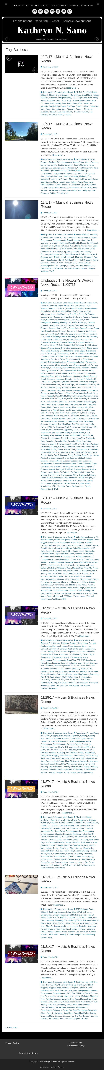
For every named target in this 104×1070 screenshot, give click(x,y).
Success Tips (76, 461)
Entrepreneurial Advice (57, 362)
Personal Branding (63, 433)
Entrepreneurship (64, 98)
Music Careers (46, 182)
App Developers (91, 309)
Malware (69, 390)
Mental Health (73, 243)
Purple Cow (67, 1010)
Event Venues (55, 368)
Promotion (50, 441)
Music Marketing (47, 413)
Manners (76, 390)
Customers (45, 345)
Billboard (44, 95)
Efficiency (44, 356)
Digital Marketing (52, 351)
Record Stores (75, 444)
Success (79, 109)
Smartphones (81, 450)
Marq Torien (94, 840)
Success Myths (61, 932)
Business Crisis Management (60, 162)
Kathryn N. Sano (50, 1062)
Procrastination (54, 438)
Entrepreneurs (46, 173)
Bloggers (85, 317)
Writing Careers (78, 486)
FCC (74, 98)
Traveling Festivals (66, 935)
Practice (44, 438)
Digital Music (76, 95)
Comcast (61, 331)
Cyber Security (65, 345)
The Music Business (83, 266)
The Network (53, 190)
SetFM (82, 260)
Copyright (72, 334)
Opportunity (68, 430)
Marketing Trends (47, 179)
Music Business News (81, 101)
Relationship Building (49, 447)
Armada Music (66, 311)
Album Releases (82, 235)
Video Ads (75, 483)
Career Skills (74, 328)
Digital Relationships (88, 351)
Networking (88, 257)
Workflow (61, 486)
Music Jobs (76, 410)
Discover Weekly (83, 237)
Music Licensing (88, 410)
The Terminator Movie (69, 475)
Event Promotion (73, 240)
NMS (50, 427)
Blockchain (77, 317)
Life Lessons (87, 387)
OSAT (76, 430)
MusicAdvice (46, 419)
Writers (68, 486)
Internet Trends (75, 918)
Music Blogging (90, 402)
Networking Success (81, 674)
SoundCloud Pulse (81, 1013)
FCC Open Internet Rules (71, 371)
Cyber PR (54, 345)
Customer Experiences (50, 342)
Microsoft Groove (47, 246)
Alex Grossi (70, 309)
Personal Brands (77, 433)
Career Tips (45, 165)
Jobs (43, 176)
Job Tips (91, 173)
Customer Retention (67, 342)
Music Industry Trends (62, 410)
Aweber (53, 314)
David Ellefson (91, 345)
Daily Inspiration (78, 345)
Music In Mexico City (58, 252)
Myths (72, 926)
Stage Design (87, 455)
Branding (55, 323)
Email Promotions (82, 356)
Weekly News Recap (55, 306)
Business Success (48, 328)
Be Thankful (90, 314)
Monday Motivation (84, 396)
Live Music (54, 243)
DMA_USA (73, 990)
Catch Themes (58, 1067)
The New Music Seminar (80, 472)
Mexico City (85, 243)
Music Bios (63, 402)
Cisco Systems (51, 331)
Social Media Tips (67, 452)
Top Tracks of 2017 (55, 115)
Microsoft (94, 243)
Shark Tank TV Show (79, 582)
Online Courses (62, 185)
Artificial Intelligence (62, 540)
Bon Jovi (75, 320)
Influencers (74, 382)
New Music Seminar (80, 424)
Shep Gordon (51, 450)
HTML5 (43, 382)
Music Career (93, 179)
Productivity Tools (72, 680)
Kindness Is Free (69, 387)
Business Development (50, 325)
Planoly (66, 435)
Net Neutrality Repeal (57, 106)
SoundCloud (68, 1013)
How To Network (86, 379)
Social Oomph (78, 588)
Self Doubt (71, 447)
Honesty (68, 379)
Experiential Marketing (71, 368)
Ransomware (64, 444)
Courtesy (93, 334)
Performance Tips (48, 433)
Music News (72, 103)
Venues (67, 483)
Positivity (86, 435)
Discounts (72, 237)
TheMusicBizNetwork (87, 475)
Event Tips (45, 368)
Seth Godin (92, 1010)
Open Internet (46, 430)
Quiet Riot (54, 444)
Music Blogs (46, 404)
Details (89, 348)
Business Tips (62, 328)
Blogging (93, 317)
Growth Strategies (48, 379)
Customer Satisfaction (85, 342)
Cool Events (63, 334)
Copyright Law (46, 168)
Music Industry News (58, 103)
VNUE (51, 271)
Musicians (79, 257)
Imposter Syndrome (61, 382)
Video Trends (85, 483)
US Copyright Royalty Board (52, 483)
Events (84, 915)
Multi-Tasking (55, 399)
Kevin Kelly (68, 996)
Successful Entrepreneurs (70, 188)
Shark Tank (80, 447)
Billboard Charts (55, 95)
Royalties (62, 447)
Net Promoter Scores (49, 421)
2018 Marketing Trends (85, 909)
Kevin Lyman (87, 918)
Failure (53, 371)
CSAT (85, 339)
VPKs (54, 486)
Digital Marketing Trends (69, 351)
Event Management (76, 365)
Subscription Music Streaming (63, 109)
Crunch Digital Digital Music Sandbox (67, 339)
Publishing (45, 444)
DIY (42, 354)
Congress (74, 988)
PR (70, 185)
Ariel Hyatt (55, 311)
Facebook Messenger (64, 562)
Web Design (72, 190)
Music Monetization (56, 254)
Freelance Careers (54, 373)
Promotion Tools (74, 441)
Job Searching (81, 385)
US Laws (62, 190)
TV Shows (68, 596)
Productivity (65, 438)
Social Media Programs (50, 452)
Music (58, 101)
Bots (81, 320)
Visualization (46, 486)
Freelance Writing (69, 373)
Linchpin (77, 996)
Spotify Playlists (74, 455)
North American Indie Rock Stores (78, 427)
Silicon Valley (46, 1013)
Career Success (91, 162)
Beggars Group (47, 317)
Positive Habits (76, 435)
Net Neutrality (93, 419)
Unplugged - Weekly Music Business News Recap (72, 481)
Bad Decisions (63, 314)
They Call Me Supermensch (52, 478)
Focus (43, 373)
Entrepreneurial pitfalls (75, 362)
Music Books (67, 101)
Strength (63, 266)
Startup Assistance (54, 458)
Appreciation (46, 311)
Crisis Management (84, 168)
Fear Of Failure (88, 371)
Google (80, 98)
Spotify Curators (60, 455)
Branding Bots (65, 323)
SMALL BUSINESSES (66, 450)
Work (50, 937)
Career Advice (78, 162)
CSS (90, 339)
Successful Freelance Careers (65, 464)
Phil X (87, 433)
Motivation (51, 101)
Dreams (88, 912)
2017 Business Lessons (76, 306)
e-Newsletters (90, 354)
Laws (60, 176)
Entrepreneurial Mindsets (88, 990)
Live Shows (51, 390)
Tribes (61, 1019)
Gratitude (93, 376)
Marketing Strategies (85, 750)
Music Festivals (72, 923)
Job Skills (91, 385)
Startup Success (84, 458)
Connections (52, 334)
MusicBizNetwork (47, 185)
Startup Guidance (70, 458)
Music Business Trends (73, 845)
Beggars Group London (63, 317)
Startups (44, 461)
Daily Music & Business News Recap (58, 92)
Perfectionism (85, 430)
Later (79, 387)
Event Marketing (73, 915)
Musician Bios (72, 419)
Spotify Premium (56, 263)
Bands (81, 314)
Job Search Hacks (53, 385)
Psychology (86, 441)
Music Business (62, 179)
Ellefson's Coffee (56, 356)
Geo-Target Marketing (82, 562)
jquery (59, 387)
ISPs (43, 385)
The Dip (78, 1016)
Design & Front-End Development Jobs (70, 348)
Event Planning (91, 365)
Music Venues (91, 416)
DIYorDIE (44, 98)
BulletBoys (82, 323)
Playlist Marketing (65, 260)
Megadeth (50, 396)
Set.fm (76, 260)
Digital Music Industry (90, 95)
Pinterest (58, 435)
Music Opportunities (73, 413)
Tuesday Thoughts (87, 268)
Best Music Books (90, 92)
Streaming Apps (70, 263)
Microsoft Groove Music (64, 246)
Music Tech (58, 416)
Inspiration (88, 98)
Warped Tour (80, 935)
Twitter (49, 481)
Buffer (74, 323)
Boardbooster (51, 320)
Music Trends (83, 103)
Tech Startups (55, 466)
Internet (60, 996)
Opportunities (52, 260)
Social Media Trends (83, 452)
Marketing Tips (85, 176)
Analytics (80, 309)
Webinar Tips (55, 193)
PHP (52, 435)
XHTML (55, 489)
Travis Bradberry (70, 478)
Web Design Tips (84, 190)
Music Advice (86, 246)
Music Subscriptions (84, 254)
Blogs (43, 320)
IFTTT (50, 382)
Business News (47, 237)
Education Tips (82, 171)
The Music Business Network (60, 112)
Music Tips (68, 416)
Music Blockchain (76, 402)
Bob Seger (53, 912)
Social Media (53, 188)
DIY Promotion (62, 354)
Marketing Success (57, 393)
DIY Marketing (50, 354)
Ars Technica (78, 311)
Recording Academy (90, 444)
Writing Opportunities (85, 772)
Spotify (88, 260)
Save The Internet (80, 1010)
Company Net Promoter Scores (72, 649)
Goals (83, 240)
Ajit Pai (79, 92)
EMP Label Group (58, 359)
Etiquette (64, 365)
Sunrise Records (84, 464)
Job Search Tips (80, 173)
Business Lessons (67, 325)
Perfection (71, 1007)
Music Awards (52, 402)
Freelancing (81, 373)
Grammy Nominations (63, 376)
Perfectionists (46, 1010)
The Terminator (54, 475)
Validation (44, 271)
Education (53, 98)
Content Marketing (65, 165)
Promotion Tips (78, 185)
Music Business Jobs (73, 404)
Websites (64, 193)
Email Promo (69, 356)
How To (70, 173)
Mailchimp (61, 390)
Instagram (93, 382)
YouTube (67, 115)
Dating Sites (71, 912)
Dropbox (81, 354)
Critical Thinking (82, 337)
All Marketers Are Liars (67, 985)
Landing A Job (51, 176)
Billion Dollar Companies (85, 159)
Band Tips (74, 314)
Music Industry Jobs (80, 407)
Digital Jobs (89, 551)
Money (95, 396)
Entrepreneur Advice (74, 359)
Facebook (85, 368)
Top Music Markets (71, 268)
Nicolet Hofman (54, 764)
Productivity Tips (78, 438)
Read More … (72, 88)
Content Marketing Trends (84, 165)
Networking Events (75, 421)
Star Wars (71, 106)
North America (58, 427)
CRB (42, 337)
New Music (66, 424)
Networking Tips (55, 424)
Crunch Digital (46, 339)
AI (58, 309)
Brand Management (71, 736)
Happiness (60, 379)
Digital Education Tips (58, 171)
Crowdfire (93, 337)
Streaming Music (82, 106)
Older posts (11, 1027)
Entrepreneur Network (60, 657)
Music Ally (83, 399)
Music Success (47, 416)
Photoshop (45, 435)
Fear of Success (91, 993)
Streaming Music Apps (49, 266)
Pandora (73, 929)
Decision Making (47, 348)
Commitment (71, 331)
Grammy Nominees (81, 376)
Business (65, 95)
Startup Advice (46, 591)
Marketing (74, 176)
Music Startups (88, 413)
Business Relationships (85, 325)
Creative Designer (52, 337)
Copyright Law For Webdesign (64, 168)
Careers (54, 165)
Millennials (71, 396)
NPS (95, 427)
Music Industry (59, 182)
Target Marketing (83, 591)
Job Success (55, 669)
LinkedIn (66, 176)
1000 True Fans (82, 982)
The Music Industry (80, 112)
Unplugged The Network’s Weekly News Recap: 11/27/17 (67, 282)
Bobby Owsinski (64, 320)
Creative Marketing (67, 337)
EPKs (57, 365)
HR (94, 379)
